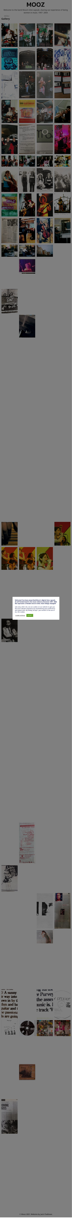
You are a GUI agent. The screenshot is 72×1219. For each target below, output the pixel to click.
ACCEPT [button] (30, 615)
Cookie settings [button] (20, 615)
